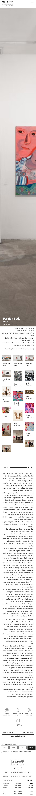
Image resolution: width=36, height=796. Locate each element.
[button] (32, 3)
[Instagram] (18, 768)
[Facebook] (21, 768)
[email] (15, 768)
